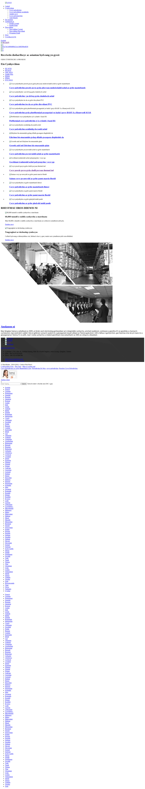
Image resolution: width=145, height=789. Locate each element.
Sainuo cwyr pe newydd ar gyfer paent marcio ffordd (32, 178)
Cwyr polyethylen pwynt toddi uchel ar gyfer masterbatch (34, 154)
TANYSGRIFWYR (8, 348)
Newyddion (9, 27)
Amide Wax (9, 74)
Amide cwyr (13, 14)
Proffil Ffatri (13, 25)
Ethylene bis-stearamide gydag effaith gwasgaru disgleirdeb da (36, 137)
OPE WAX (9, 72)
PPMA (7, 78)
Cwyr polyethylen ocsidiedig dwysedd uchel (28, 129)
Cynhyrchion (9, 8)
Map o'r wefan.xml (29, 366)
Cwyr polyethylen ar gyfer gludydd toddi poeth (30, 203)
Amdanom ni (9, 21)
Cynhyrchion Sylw (7, 366)
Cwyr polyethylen (15, 10)
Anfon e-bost (5, 380)
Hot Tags (18, 366)
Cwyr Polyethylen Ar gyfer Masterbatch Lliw (16, 368)
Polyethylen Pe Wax (39, 368)
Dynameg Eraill (14, 33)
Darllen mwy (9, 224)
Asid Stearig (13, 18)
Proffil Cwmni (14, 23)
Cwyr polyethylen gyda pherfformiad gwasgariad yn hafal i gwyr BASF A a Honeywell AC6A (50, 112)
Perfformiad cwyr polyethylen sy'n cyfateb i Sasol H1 (32, 121)
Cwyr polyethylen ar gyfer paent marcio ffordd (29, 195)
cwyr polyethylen (52, 368)
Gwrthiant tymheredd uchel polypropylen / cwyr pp (31, 162)
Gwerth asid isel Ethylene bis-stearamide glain (29, 145)
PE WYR (8, 68)
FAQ (6, 35)
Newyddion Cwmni (16, 29)
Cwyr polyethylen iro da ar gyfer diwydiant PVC (30, 104)
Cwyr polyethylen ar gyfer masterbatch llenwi (29, 187)
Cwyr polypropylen (16, 16)
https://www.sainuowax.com (14, 361)
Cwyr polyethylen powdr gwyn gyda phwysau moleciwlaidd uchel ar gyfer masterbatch (47, 88)
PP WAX (8, 70)
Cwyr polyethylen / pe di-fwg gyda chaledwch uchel (31, 96)
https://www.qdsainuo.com (14, 359)
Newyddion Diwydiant (17, 31)
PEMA (7, 76)
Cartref (7, 6)
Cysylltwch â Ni (10, 37)
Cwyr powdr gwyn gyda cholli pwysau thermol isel (31, 170)
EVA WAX (9, 80)
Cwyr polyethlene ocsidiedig (19, 12)
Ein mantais (9, 20)
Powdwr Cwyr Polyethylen (68, 368)
